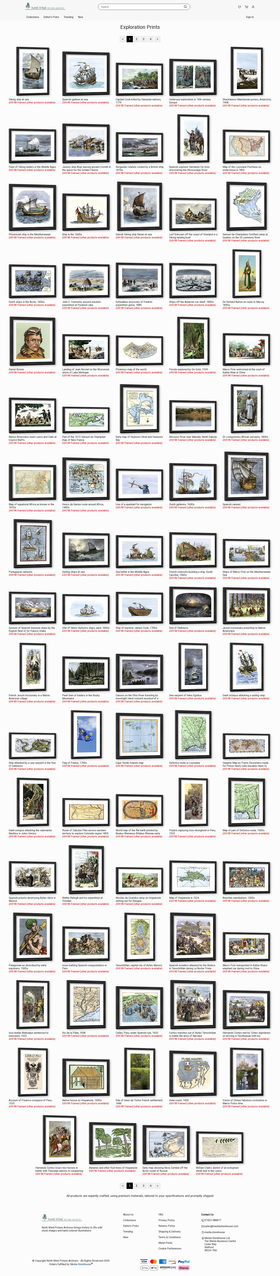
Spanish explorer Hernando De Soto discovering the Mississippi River (189, 168)
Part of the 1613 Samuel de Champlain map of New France (84, 438)
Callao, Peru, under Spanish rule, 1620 (137, 1032)
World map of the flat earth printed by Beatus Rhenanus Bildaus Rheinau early (138, 832)
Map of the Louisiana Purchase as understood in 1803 (242, 168)
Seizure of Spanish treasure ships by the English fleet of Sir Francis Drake (32, 629)
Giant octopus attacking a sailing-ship (244, 695)
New (80, 17)
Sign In (250, 17)
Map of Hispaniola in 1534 (184, 897)
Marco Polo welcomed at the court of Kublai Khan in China (244, 371)
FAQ (160, 1214)
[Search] (185, 7)
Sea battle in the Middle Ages (132, 571)
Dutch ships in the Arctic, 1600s (27, 301)
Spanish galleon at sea (75, 99)
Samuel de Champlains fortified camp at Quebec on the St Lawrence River (245, 236)
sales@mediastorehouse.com (221, 1226)
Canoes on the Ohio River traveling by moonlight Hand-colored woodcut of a (137, 697)
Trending (68, 17)
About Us (128, 1214)
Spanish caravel (231, 504)
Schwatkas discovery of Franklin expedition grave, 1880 (134, 303)
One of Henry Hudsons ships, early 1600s (86, 627)
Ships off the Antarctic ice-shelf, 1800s (191, 301)
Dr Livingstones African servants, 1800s (245, 436)
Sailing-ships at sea (73, 571)
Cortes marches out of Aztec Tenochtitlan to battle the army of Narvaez (192, 1034)
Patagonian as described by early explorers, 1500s (28, 967)
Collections (32, 17)
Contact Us (207, 1214)
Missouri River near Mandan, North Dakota (193, 436)
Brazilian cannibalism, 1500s (239, 897)
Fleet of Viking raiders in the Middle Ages (32, 166)
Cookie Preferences (169, 1248)
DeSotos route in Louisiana (184, 762)
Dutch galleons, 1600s (181, 504)
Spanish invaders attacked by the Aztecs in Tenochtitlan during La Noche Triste (192, 967)
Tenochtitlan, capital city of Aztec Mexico (139, 965)
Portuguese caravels (20, 571)
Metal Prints (165, 1242)
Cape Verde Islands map (130, 762)
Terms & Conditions (169, 1237)
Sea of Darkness (178, 627)
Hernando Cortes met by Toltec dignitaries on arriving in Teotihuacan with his (246, 1034)
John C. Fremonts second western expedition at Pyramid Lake (81, 303)
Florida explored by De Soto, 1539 (188, 369)
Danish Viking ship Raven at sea (134, 234)
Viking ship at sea (19, 99)
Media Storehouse (80, 1264)
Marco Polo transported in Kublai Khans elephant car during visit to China (245, 967)
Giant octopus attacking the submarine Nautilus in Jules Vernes (30, 832)
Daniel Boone (16, 369)
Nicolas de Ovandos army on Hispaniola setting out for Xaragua (138, 899)
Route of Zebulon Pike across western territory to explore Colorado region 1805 (85, 832)
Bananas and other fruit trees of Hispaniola (113, 1167)
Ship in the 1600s (72, 234)
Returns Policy (166, 1225)
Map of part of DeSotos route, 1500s (243, 830)
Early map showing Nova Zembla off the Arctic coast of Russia (165, 1169)
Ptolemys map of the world (131, 369)
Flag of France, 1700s (74, 762)
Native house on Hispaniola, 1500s (82, 1100)
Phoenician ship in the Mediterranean (30, 234)
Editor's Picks (51, 17)
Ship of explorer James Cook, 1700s (136, 627)
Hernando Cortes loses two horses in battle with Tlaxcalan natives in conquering (59, 1169)
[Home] (45, 10)
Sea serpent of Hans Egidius (185, 695)
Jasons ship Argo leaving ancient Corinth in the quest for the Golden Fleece (86, 168)
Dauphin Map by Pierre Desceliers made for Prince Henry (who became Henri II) (245, 764)
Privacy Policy (166, 1220)
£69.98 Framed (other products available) (32, 102)
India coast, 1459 (179, 1100)
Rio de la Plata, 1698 (74, 1032)
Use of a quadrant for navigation (134, 504)
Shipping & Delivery (169, 1231)
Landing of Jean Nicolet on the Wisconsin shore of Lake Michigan (85, 371)
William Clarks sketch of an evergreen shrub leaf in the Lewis (217, 1169)
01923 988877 (212, 1220)
